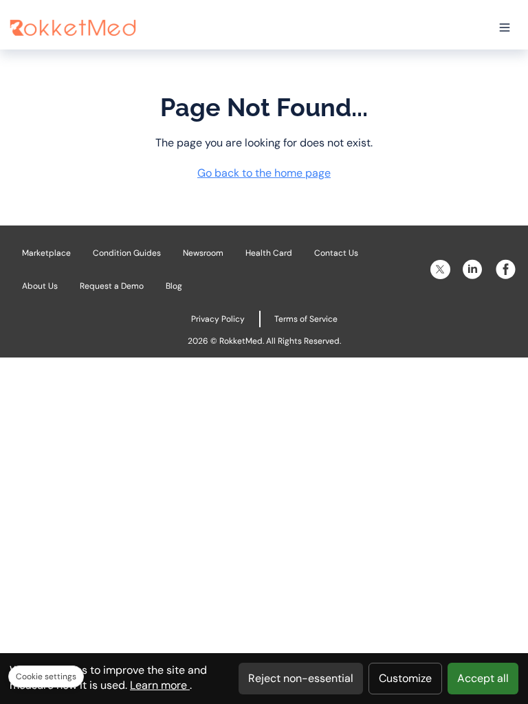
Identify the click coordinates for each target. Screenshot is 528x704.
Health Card (268, 253)
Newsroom (203, 253)
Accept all (483, 678)
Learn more (160, 685)
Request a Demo (112, 286)
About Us (40, 286)
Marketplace (46, 253)
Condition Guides (127, 253)
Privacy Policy (218, 319)
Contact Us (336, 253)
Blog (174, 286)
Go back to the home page (264, 173)
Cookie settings (46, 676)
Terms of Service (306, 319)
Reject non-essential (300, 678)
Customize (405, 678)
